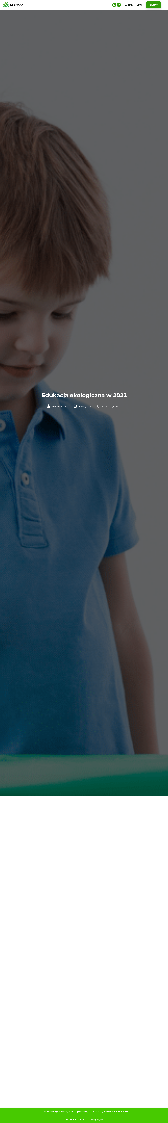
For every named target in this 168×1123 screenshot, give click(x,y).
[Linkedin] (119, 5)
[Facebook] (114, 5)
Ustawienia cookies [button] (75, 1119)
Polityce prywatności (117, 1111)
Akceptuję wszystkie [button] (96, 1120)
